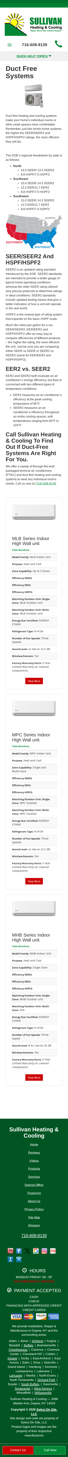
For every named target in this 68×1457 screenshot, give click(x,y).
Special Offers (34, 1184)
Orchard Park (46, 1379)
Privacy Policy (34, 1209)
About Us (34, 1201)
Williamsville (43, 1392)
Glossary (34, 1225)
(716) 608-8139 (45, 483)
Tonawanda (22, 1388)
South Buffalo (30, 1384)
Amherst (37, 1341)
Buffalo (28, 1345)
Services (34, 1176)
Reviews (34, 1152)
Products (34, 1168)
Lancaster (15, 1375)
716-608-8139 (34, 1235)
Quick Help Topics (32, 56)
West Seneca (43, 1388)
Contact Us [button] (18, 1450)
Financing (34, 1193)
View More (34, 681)
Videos (34, 1160)
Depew (12, 1358)
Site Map (34, 1217)
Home (34, 1144)
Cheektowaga (18, 1349)
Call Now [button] (50, 1450)
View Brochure (20, 550)
